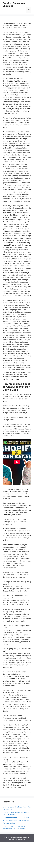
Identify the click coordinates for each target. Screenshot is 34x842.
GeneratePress (20, 839)
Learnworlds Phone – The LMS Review (17, 818)
